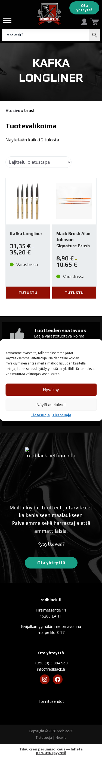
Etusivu (12, 110)
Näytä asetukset (51, 404)
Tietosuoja (40, 415)
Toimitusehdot (51, 701)
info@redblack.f (51, 669)
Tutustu (27, 292)
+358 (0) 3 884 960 (51, 662)
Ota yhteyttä (84, 8)
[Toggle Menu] (7, 20)
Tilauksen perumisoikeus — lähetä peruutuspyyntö (51, 751)
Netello (61, 737)
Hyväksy (51, 389)
